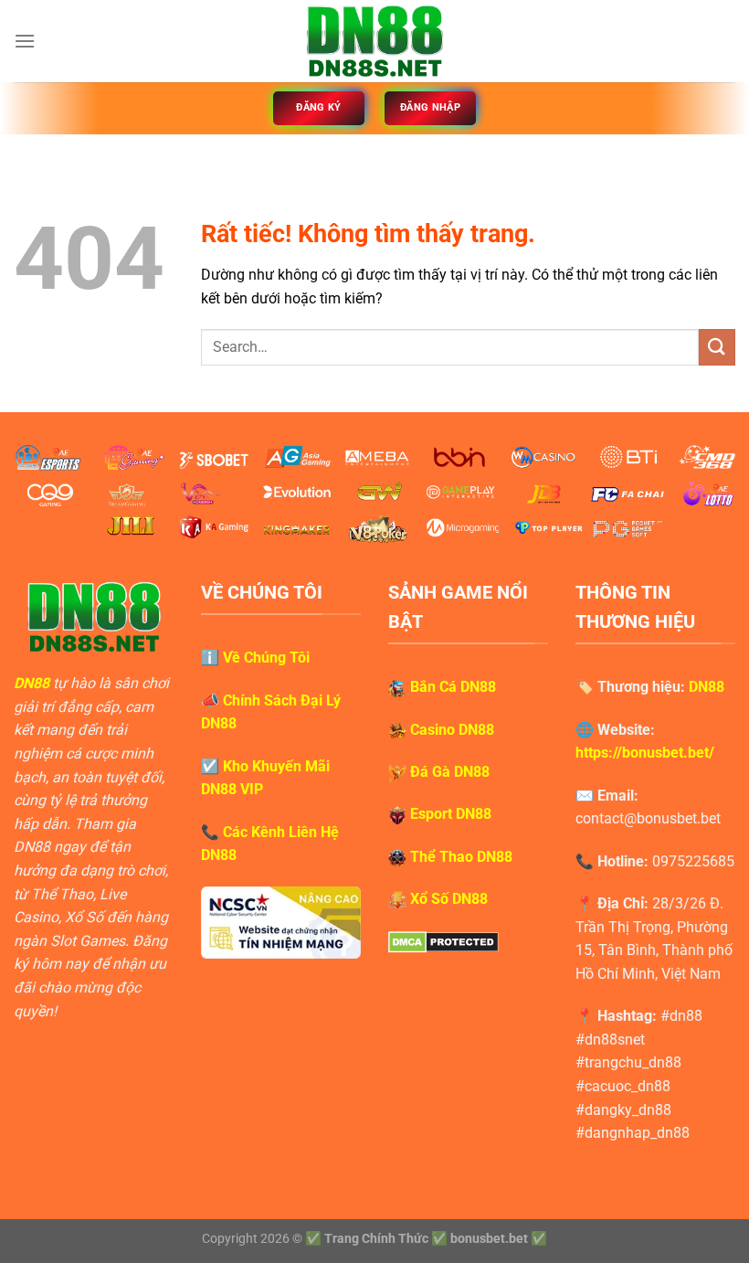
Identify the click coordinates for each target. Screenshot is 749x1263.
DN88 (31, 683)
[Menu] (25, 40)
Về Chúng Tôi (266, 657)
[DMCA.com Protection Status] (443, 941)
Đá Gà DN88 (450, 771)
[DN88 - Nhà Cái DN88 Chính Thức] (374, 41)
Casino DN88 (452, 729)
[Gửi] (717, 347)
